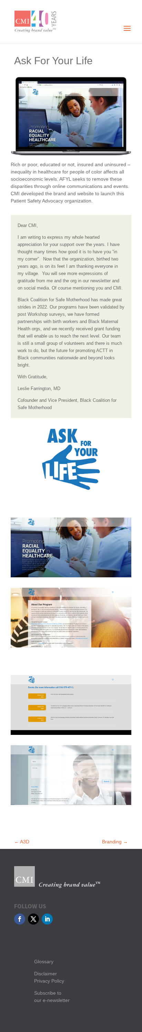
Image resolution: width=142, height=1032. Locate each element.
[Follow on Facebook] (19, 919)
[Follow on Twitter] (33, 919)
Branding (115, 841)
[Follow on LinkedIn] (47, 919)
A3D (21, 841)
